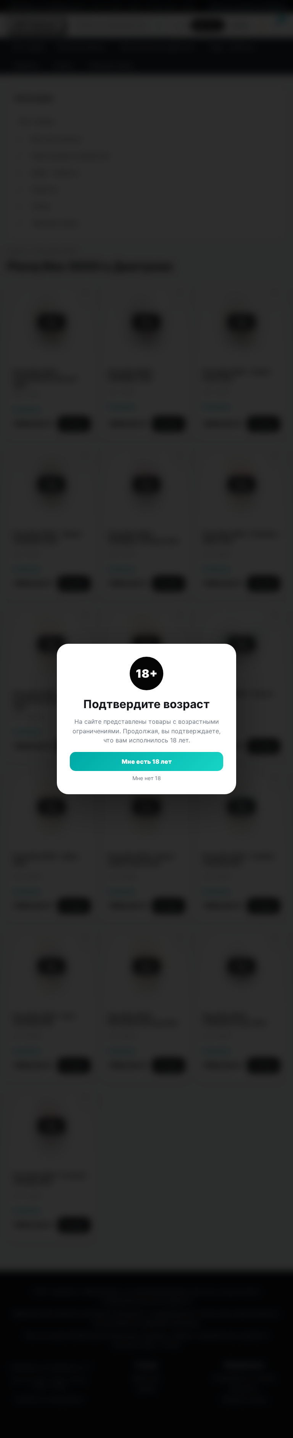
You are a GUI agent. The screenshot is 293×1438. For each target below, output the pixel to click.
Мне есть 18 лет (147, 761)
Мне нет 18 (146, 778)
